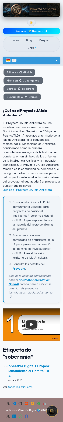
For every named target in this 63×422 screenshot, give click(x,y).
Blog (29, 40)
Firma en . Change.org (23, 80)
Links (31, 47)
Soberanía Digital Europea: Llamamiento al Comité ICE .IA (28, 371)
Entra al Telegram (20, 88)
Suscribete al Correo (22, 96)
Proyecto (45, 40)
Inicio (15, 40)
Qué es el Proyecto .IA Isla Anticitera (27, 190)
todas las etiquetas (20, 387)
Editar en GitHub (19, 72)
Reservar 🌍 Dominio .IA (32, 31)
